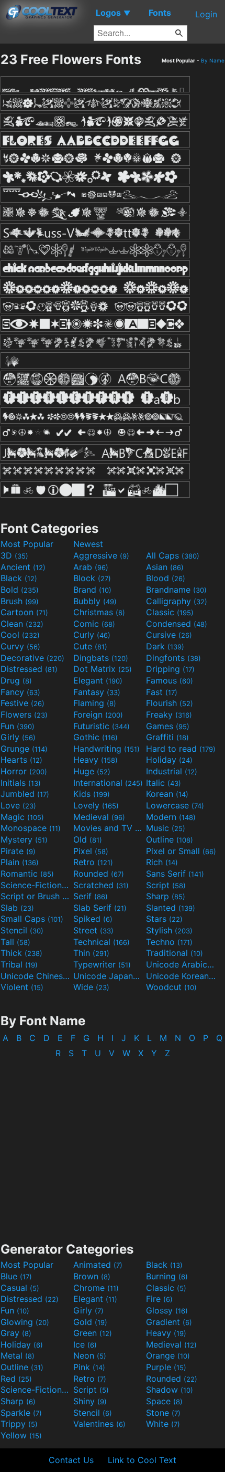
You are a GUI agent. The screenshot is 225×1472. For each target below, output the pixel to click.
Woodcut (171, 987)
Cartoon (24, 612)
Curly (91, 634)
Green (92, 1333)
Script (166, 885)
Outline (169, 839)
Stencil (22, 930)
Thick (21, 953)
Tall (15, 942)
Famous (169, 680)
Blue (16, 1276)
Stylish (169, 930)
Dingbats (100, 658)
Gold (90, 1322)
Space (164, 1401)
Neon (89, 1355)
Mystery (24, 839)
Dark (165, 646)
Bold (20, 589)
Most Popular (27, 544)
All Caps (172, 555)
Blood (165, 578)
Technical (101, 942)
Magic (22, 817)
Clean (22, 623)
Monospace (31, 828)
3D (14, 555)
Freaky (169, 714)
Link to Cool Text (142, 1460)
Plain (20, 862)
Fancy (20, 692)
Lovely (96, 805)
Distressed (29, 669)
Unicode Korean (181, 976)
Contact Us (71, 1460)
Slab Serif (100, 907)
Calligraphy (176, 601)
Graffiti (167, 737)
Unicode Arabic (181, 964)
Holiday (169, 759)
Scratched (101, 885)
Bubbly (95, 601)
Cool (20, 634)
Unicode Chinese (36, 976)
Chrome (96, 1287)
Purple (166, 1367)
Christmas (99, 612)
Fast (161, 692)
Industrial (171, 771)
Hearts (21, 759)
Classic (170, 612)
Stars (164, 918)
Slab (17, 907)
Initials (21, 782)
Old (87, 839)
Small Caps (32, 918)
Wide (91, 987)
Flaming (94, 703)
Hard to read (181, 748)
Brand (92, 589)
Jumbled (25, 793)
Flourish (169, 703)
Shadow (169, 1389)
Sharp (165, 896)
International (108, 782)
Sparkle (21, 1412)
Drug (16, 680)
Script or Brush (36, 896)
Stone (163, 1412)
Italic (163, 782)
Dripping (170, 669)
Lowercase (175, 805)
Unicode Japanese (108, 976)
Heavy (95, 759)
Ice (85, 1344)
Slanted (170, 907)
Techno (169, 942)
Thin (91, 953)
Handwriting (106, 748)
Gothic (95, 737)
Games (167, 726)
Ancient (23, 567)
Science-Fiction (36, 885)
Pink (89, 1367)
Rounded (98, 873)
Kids (91, 793)
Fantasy (96, 692)
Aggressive (101, 555)
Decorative (32, 658)
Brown (91, 1276)
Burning (167, 1276)
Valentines (99, 1423)
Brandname (176, 589)
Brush (20, 601)
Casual (20, 1287)
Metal (18, 1355)
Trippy (19, 1423)
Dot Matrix (102, 669)
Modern (171, 817)
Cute (90, 646)
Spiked (93, 918)
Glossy (167, 1310)
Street (93, 930)
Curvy (20, 646)
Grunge (24, 748)
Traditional (174, 953)
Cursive (169, 634)
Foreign (98, 714)
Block (92, 578)
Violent (22, 987)
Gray (16, 1333)
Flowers (24, 714)
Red (16, 1378)
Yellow (21, 1435)
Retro (93, 862)
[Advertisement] (112, 1144)
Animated (97, 1264)
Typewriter (102, 964)
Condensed (176, 623)
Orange (168, 1355)
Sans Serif (175, 873)
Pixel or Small (181, 851)
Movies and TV (108, 828)
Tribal (19, 964)
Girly (18, 737)
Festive (22, 703)
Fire (159, 1299)
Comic (94, 623)
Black (19, 578)
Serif (90, 896)
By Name (212, 60)
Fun (18, 726)
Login (206, 14)
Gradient (169, 1322)
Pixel (90, 851)
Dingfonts (173, 658)
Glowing (25, 1322)
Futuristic (101, 726)
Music (165, 828)
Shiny (90, 1401)
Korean (167, 793)
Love (18, 805)
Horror (24, 771)
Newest (88, 544)
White (163, 1423)
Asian (165, 567)
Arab (90, 567)
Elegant (97, 680)
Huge (91, 771)
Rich (162, 862)
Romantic (27, 873)
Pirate (18, 851)
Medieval (99, 817)
